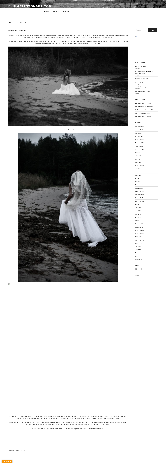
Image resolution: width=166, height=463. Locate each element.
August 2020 (138, 169)
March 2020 (138, 182)
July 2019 (138, 207)
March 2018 (138, 259)
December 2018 (139, 230)
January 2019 (139, 227)
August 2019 (138, 204)
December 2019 (139, 191)
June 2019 (138, 211)
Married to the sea (17, 30)
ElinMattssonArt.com (30, 6)
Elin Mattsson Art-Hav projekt (143, 92)
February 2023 (139, 136)
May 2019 (138, 214)
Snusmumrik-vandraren (141, 78)
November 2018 (139, 233)
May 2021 (138, 162)
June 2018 (138, 250)
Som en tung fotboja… (141, 66)
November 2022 (139, 143)
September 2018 (139, 240)
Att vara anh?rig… (150, 103)
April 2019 (138, 217)
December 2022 (139, 139)
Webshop (46, 11)
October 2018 (139, 237)
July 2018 (138, 246)
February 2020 (139, 185)
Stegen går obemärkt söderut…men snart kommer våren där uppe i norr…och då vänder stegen (145, 85)
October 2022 (139, 146)
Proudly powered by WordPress (16, 450)
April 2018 (138, 256)
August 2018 (138, 243)
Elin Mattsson (139, 103)
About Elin (66, 11)
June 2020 (138, 172)
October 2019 (139, 198)
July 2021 (138, 159)
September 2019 (139, 201)
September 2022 (139, 149)
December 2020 (139, 165)
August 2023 (138, 133)
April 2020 (138, 178)
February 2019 (139, 224)
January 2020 (139, 188)
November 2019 (139, 194)
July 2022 (138, 156)
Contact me (56, 11)
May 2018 (138, 253)
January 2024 (139, 130)
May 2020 (138, 175)
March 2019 (138, 220)
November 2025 (139, 126)
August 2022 (138, 152)
